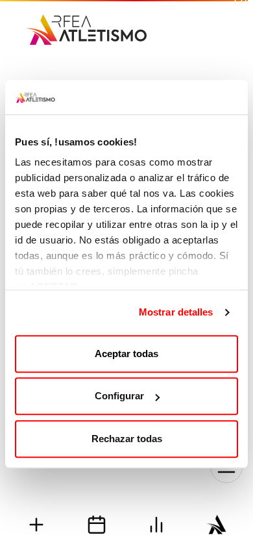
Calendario (97, 524)
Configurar (119, 395)
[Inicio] (86, 25)
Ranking (156, 524)
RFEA (217, 524)
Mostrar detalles (176, 312)
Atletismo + (36, 524)
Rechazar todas (126, 438)
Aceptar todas (126, 353)
